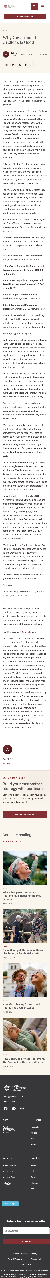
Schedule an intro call (25, 815)
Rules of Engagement (17, 1259)
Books (33, 1145)
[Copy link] (33, 65)
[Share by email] (26, 65)
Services (7, 1120)
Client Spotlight (9, 1165)
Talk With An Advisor (8, 1184)
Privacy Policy (36, 1259)
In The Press (8, 1171)
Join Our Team (9, 1177)
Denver (34, 1177)
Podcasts (35, 1127)
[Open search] (34, 6)
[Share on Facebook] (19, 65)
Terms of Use (25, 1264)
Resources (36, 1120)
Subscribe (26, 1241)
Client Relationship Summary (25, 1254)
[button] (42, 6)
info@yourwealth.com (13, 1096)
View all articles (12, 842)
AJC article (25, 632)
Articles (34, 1133)
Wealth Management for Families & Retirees (9, 1130)
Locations (35, 1158)
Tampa (34, 1189)
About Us (7, 1158)
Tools (33, 1139)
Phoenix (34, 1183)
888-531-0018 (10, 1101)
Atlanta (34, 1165)
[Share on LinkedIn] (13, 65)
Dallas (33, 1171)
